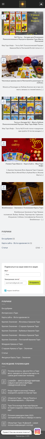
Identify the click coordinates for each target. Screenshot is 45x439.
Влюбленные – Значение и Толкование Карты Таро (22, 208)
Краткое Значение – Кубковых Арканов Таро (20, 331)
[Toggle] (41, 247)
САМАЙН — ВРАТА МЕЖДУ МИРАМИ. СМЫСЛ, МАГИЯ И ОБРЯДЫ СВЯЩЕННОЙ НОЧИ (24, 383)
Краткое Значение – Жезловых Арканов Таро (21, 322)
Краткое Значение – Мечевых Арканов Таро (20, 335)
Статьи (5, 247)
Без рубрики (7, 238)
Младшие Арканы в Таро (12, 344)
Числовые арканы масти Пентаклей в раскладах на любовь (22, 82)
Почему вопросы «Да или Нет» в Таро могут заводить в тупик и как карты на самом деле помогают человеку (23, 373)
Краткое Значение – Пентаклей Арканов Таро (21, 339)
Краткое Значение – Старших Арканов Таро (20, 326)
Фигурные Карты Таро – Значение (16, 357)
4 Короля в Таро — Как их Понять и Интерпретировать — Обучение (22, 399)
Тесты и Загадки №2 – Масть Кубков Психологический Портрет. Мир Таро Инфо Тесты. (23, 123)
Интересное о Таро (10, 313)
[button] (3, 4)
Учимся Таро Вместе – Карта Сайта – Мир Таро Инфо (24, 165)
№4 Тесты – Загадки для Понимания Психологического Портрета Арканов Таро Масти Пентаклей (23, 39)
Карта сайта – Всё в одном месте (15, 243)
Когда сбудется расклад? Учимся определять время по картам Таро (22, 391)
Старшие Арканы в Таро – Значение (17, 348)
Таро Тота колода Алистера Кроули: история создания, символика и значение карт (25, 407)
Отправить (34, 283)
